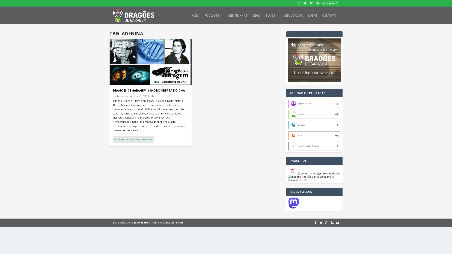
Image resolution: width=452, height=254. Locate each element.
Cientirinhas (237, 15)
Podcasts (211, 15)
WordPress (177, 222)
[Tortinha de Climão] (293, 173)
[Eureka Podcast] (328, 173)
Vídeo (256, 15)
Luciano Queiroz (125, 96)
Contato (329, 15)
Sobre (312, 15)
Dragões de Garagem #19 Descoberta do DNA (149, 90)
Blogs (270, 15)
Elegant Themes (141, 222)
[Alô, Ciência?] (297, 180)
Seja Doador (293, 15)
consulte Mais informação (133, 139)
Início (195, 15)
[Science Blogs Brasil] (320, 176)
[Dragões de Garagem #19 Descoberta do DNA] (150, 62)
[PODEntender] (307, 173)
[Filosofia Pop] (297, 176)
